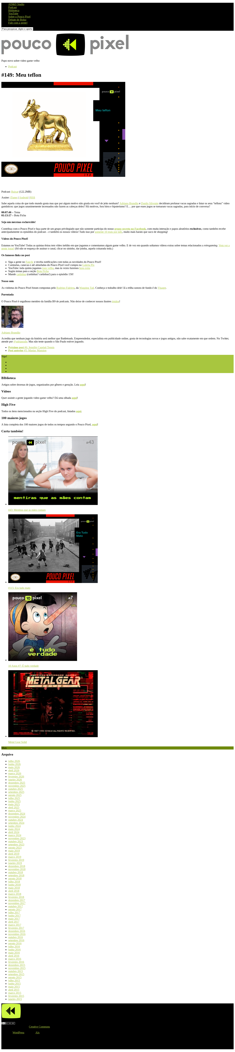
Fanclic (30, 261)
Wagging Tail (86, 287)
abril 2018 (13, 890)
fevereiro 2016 (16, 961)
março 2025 (14, 810)
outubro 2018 (15, 872)
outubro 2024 (15, 819)
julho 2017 (14, 912)
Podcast (12, 7)
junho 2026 (14, 764)
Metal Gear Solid (17, 742)
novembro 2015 (16, 968)
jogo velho (48, 268)
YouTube (13, 13)
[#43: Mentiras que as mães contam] (53, 504)
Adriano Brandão (129, 203)
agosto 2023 (15, 847)
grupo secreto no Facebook (130, 228)
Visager (162, 287)
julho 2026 (14, 761)
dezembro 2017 (16, 900)
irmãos (115, 301)
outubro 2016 (15, 937)
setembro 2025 (16, 792)
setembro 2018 (16, 875)
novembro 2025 (16, 785)
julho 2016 (14, 946)
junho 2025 (14, 801)
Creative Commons (39, 1026)
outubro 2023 (15, 841)
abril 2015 (13, 989)
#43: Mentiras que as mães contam (27, 509)
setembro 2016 (16, 940)
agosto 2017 (15, 909)
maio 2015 (14, 986)
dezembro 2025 (16, 782)
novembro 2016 (16, 934)
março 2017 (14, 924)
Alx (37, 1032)
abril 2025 (13, 807)
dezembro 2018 (16, 866)
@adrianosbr (20, 341)
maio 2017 (14, 918)
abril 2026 (13, 770)
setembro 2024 (16, 822)
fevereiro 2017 (16, 928)
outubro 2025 (15, 788)
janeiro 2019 (15, 863)
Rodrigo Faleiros (65, 287)
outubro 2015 (15, 971)
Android (23, 197)
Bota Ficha (43, 271)
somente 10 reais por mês (108, 231)
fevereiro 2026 (16, 776)
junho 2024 (14, 826)
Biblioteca (13, 10)
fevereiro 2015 (16, 995)
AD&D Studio (16, 4)
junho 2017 (14, 915)
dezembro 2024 (16, 813)
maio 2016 (14, 952)
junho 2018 (14, 884)
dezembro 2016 (16, 931)
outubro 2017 (15, 906)
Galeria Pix (88, 265)
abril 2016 (13, 955)
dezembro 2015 (16, 965)
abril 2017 (13, 921)
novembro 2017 (16, 903)
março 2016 (14, 958)
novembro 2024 (16, 816)
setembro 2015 (16, 974)
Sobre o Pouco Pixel (19, 16)
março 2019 (14, 856)
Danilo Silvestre (149, 203)
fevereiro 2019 (16, 860)
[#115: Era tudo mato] (53, 582)
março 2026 (14, 773)
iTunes (13, 197)
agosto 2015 (15, 977)
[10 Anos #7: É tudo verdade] (42, 660)
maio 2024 (14, 829)
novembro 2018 (16, 869)
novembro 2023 (16, 838)
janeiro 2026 (15, 779)
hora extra (84, 268)
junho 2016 (14, 949)
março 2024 (14, 835)
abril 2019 (13, 853)
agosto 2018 (15, 878)
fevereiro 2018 (16, 897)
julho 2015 (14, 980)
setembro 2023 (16, 844)
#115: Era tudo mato (19, 587)
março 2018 (14, 894)
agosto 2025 (15, 795)
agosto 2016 (15, 943)
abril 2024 (13, 832)
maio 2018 (14, 887)
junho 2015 (14, 983)
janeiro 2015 (15, 999)
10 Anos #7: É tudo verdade (23, 665)
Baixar (14, 191)
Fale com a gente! (18, 22)
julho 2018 (14, 881)
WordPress (18, 1032)
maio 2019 (14, 850)
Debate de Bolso (17, 19)
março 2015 (14, 992)
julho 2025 (14, 798)
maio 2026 (14, 767)
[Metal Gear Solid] (53, 736)
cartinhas (21, 274)
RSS (32, 197)
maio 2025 (14, 804)
